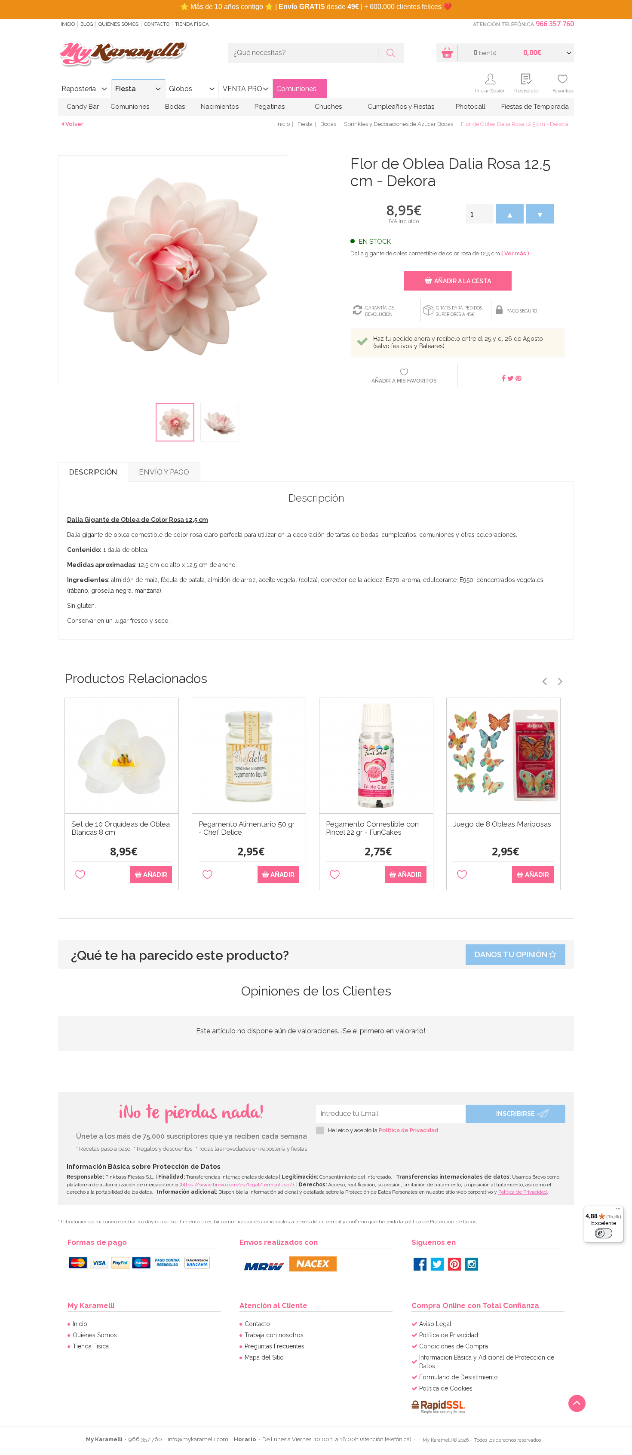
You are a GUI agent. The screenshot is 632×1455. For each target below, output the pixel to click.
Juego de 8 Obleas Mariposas (502, 824)
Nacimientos (220, 106)
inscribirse (515, 1113)
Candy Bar (83, 106)
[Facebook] (420, 1264)
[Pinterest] (454, 1264)
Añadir (154, 875)
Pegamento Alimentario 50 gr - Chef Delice (247, 828)
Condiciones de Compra (453, 1346)
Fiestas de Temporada (535, 106)
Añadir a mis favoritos (404, 381)
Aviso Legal (435, 1323)
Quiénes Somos (118, 24)
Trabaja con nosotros (274, 1335)
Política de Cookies (445, 1388)
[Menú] (618, 1211)
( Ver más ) (515, 253)
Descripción (93, 472)
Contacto (156, 24)
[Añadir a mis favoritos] (80, 875)
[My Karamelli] (122, 54)
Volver (74, 124)
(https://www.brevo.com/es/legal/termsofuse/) (237, 1185)
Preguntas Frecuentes (274, 1346)
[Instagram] (471, 1264)
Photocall (470, 106)
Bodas (175, 106)
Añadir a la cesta (462, 281)
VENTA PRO (242, 89)
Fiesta (125, 89)
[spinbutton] (480, 214)
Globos (180, 89)
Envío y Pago (164, 472)
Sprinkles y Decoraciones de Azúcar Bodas (398, 124)
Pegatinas (270, 106)
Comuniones (296, 89)
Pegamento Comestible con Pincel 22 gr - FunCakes (372, 828)
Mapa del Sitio (264, 1357)
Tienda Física (192, 24)
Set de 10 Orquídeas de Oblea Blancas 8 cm (120, 828)
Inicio (68, 24)
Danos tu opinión (512, 954)
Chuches (328, 106)
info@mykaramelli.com (198, 1439)
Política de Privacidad (408, 1130)
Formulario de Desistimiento (458, 1377)
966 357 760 (555, 23)
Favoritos (562, 91)
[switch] (603, 1233)
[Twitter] (437, 1264)
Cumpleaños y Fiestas (401, 106)
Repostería (78, 89)
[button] (510, 214)
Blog (86, 24)
